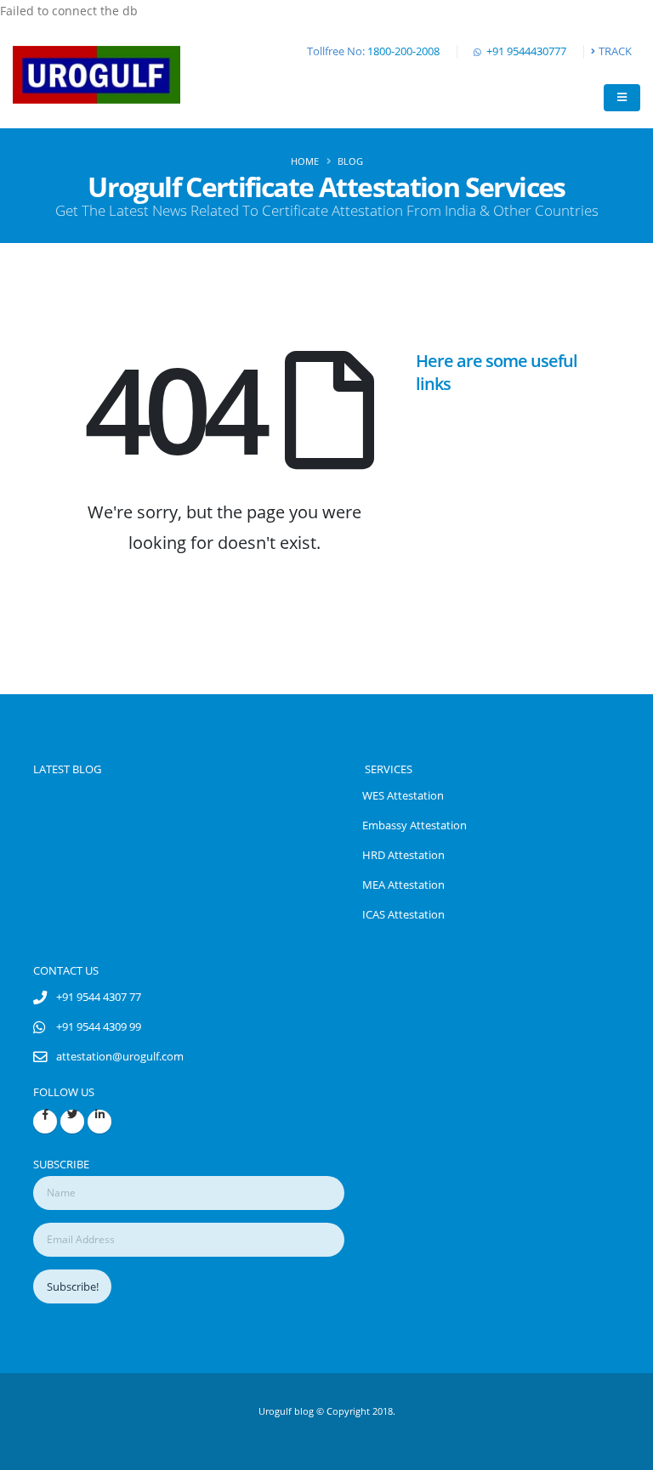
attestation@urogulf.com (120, 1056)
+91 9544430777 (526, 51)
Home (305, 161)
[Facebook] (45, 1122)
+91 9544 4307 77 (98, 997)
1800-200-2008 (403, 51)
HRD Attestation (403, 855)
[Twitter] (72, 1122)
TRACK (615, 51)
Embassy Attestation (414, 825)
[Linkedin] (99, 1122)
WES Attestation (403, 796)
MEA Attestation (403, 885)
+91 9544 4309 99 (98, 1027)
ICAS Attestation (403, 914)
